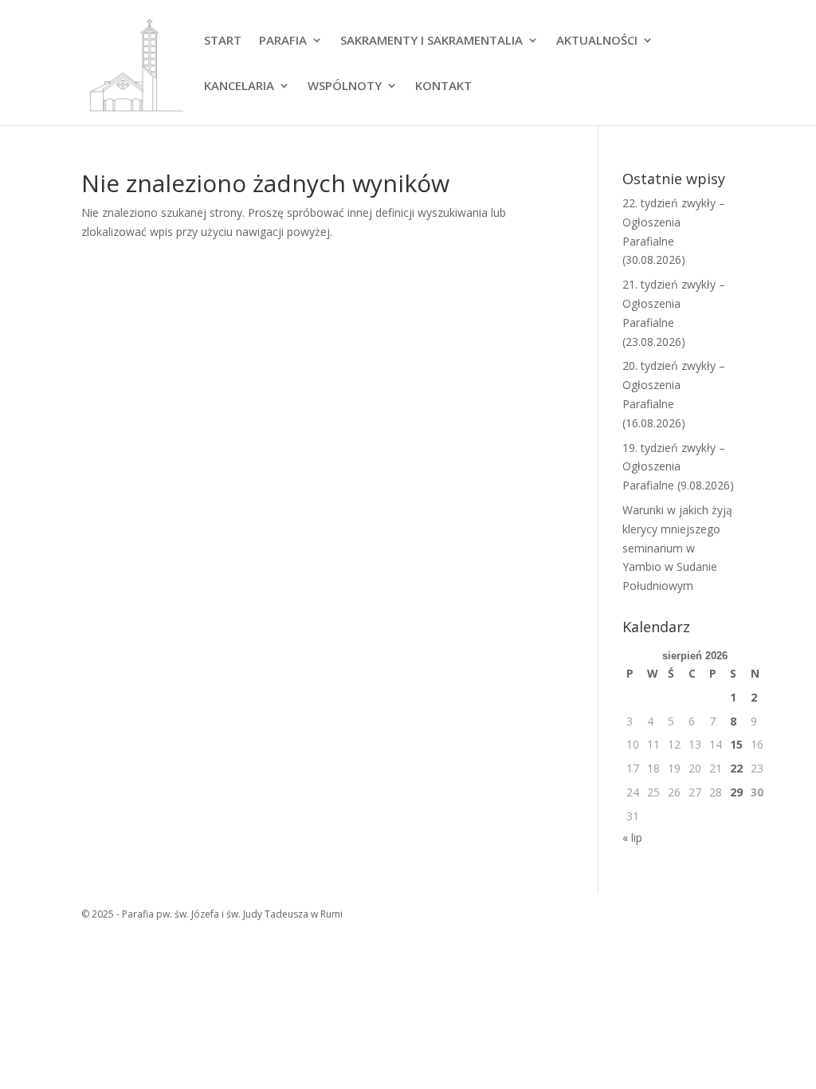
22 (736, 768)
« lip (632, 837)
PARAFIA (283, 41)
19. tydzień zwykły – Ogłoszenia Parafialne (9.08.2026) (678, 466)
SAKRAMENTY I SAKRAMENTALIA (431, 41)
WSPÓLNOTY (345, 86)
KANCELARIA (239, 86)
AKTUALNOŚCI (597, 41)
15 (736, 744)
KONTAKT (443, 86)
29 (736, 792)
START (222, 41)
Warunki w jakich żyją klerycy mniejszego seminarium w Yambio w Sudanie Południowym (677, 547)
